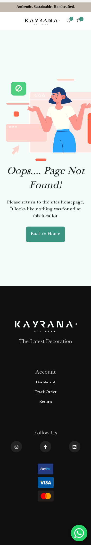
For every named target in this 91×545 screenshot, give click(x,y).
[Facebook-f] (45, 446)
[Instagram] (16, 446)
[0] (68, 21)
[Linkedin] (74, 446)
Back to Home (45, 234)
